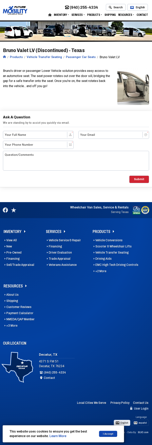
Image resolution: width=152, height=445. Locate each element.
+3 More (11, 325)
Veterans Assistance (63, 264)
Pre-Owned (14, 252)
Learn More (57, 436)
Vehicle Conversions (109, 240)
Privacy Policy (119, 402)
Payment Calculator (19, 313)
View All (11, 240)
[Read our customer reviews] (13, 210)
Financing (13, 258)
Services (77, 14)
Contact (142, 14)
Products (93, 14)
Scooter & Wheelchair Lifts (113, 246)
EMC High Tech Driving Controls (116, 264)
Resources (125, 14)
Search (118, 7)
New (9, 246)
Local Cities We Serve (91, 402)
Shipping (110, 14)
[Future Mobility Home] (4, 57)
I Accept (108, 433)
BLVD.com (143, 432)
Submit (139, 179)
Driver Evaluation (60, 252)
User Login (140, 408)
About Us (12, 294)
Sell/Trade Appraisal (20, 264)
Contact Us (140, 402)
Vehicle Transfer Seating (112, 252)
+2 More (100, 271)
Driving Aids (103, 258)
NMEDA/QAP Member (20, 319)
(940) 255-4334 (84, 7)
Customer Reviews (18, 307)
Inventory (60, 14)
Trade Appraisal (59, 258)
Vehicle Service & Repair (65, 240)
